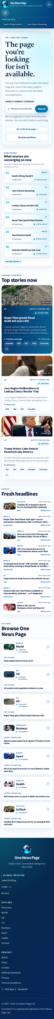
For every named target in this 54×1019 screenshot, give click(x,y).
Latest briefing (9, 880)
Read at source (46, 511)
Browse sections (27, 137)
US (18, 701)
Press (4, 962)
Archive (5, 893)
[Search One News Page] (49, 4)
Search (41, 109)
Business (21, 728)
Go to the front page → (27, 129)
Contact (5, 967)
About (5, 957)
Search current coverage (19, 101)
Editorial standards (11, 972)
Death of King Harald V (12, 24)
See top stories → (13, 261)
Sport (19, 756)
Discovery (7, 907)
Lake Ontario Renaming (37, 24)
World (20, 647)
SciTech (21, 809)
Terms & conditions (11, 982)
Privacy (5, 977)
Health (20, 784)
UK (18, 674)
